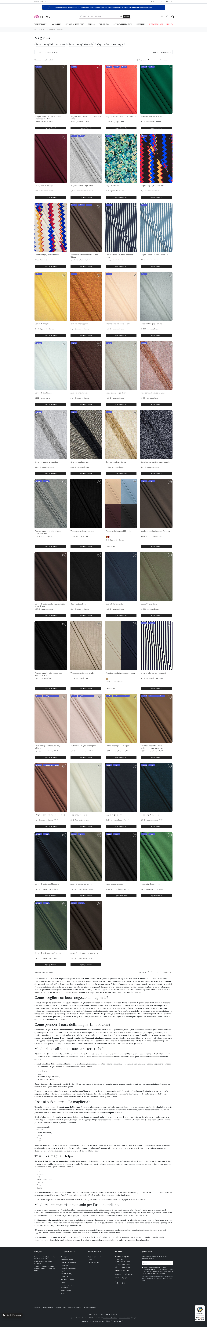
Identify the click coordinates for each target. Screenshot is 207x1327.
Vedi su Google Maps (122, 1270)
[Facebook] (122, 1283)
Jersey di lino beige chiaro (116, 393)
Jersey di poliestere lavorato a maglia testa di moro (50, 605)
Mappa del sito (66, 1290)
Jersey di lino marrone (79, 393)
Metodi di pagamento (68, 1268)
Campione (64, 1276)
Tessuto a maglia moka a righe (82, 673)
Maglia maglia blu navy (115, 815)
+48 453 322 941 (127, 1274)
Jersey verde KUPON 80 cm (152, 116)
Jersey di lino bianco (43, 393)
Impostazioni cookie (90, 1307)
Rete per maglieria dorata (116, 462)
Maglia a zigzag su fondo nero (152, 185)
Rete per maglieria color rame (153, 393)
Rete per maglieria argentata (46, 462)
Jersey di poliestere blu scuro (47, 884)
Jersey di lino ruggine (79, 324)
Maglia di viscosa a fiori (115, 185)
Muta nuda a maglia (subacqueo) (83, 746)
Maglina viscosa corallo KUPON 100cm (121, 116)
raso (159, 989)
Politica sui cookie (67, 1260)
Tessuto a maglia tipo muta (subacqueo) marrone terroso (152, 747)
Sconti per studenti (67, 1285)
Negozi (63, 1293)
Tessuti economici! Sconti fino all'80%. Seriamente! (44, 1258)
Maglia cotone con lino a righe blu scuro (119, 256)
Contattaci (64, 1288)
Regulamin (64, 1271)
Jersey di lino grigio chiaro (151, 324)
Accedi (90, 1260)
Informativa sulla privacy (110, 1318)
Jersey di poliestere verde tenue (48, 953)
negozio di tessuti (73, 992)
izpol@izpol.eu (124, 1278)
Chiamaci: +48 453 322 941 (41, 1)
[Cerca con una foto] (121, 16)
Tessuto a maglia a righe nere (82, 531)
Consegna (64, 1257)
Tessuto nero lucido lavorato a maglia (155, 462)
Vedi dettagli (111, 546)
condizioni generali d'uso (157, 1267)
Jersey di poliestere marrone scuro (84, 953)
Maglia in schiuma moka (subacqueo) (50, 815)
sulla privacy (154, 1269)
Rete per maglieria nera (80, 462)
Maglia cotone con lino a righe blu (154, 255)
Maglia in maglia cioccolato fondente (155, 531)
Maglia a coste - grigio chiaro (82, 185)
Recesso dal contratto (68, 1262)
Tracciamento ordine (95, 1257)
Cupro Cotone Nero (78, 604)
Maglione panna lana (79, 815)
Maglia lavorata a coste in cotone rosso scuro (86, 117)
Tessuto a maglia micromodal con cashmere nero (48, 674)
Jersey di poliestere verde (151, 884)
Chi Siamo (64, 1265)
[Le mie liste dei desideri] (167, 16)
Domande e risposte (68, 1279)
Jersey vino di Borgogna (44, 185)
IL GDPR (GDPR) (66, 1274)
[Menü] (203, 1306)
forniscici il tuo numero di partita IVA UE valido (138, 7)
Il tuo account (94, 1252)
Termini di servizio (124, 1318)
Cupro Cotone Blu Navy (115, 604)
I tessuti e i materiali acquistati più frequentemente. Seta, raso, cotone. (45, 1268)
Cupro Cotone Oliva (149, 604)
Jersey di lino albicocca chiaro (118, 324)
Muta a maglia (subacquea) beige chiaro (48, 747)
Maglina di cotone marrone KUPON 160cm (85, 256)
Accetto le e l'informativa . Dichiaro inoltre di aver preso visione (158, 1270)
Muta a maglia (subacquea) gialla (118, 746)
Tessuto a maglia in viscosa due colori (121, 673)
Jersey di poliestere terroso (81, 884)
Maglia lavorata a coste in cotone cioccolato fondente (48, 117)
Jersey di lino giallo (42, 324)
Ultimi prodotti (164, 52)
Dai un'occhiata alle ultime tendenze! (43, 1262)
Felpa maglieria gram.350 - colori (119, 531)
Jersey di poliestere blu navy (152, 815)
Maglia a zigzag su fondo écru (47, 255)
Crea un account (93, 1262)
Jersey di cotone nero (114, 884)
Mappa (63, 1282)
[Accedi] (162, 16)
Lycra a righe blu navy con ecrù (153, 673)
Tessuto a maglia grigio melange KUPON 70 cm (48, 532)
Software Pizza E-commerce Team (112, 1321)
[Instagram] (117, 1283)
